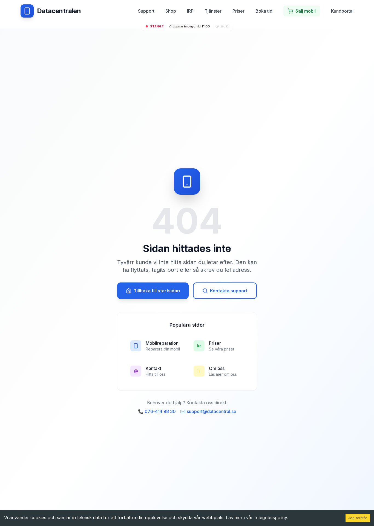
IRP (190, 11)
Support (146, 11)
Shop (170, 11)
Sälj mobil (305, 11)
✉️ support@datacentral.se (208, 411)
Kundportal (342, 11)
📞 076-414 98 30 (157, 411)
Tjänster (213, 11)
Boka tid (263, 11)
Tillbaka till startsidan (157, 290)
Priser (238, 11)
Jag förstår (357, 518)
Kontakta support (229, 290)
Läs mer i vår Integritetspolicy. (257, 517)
